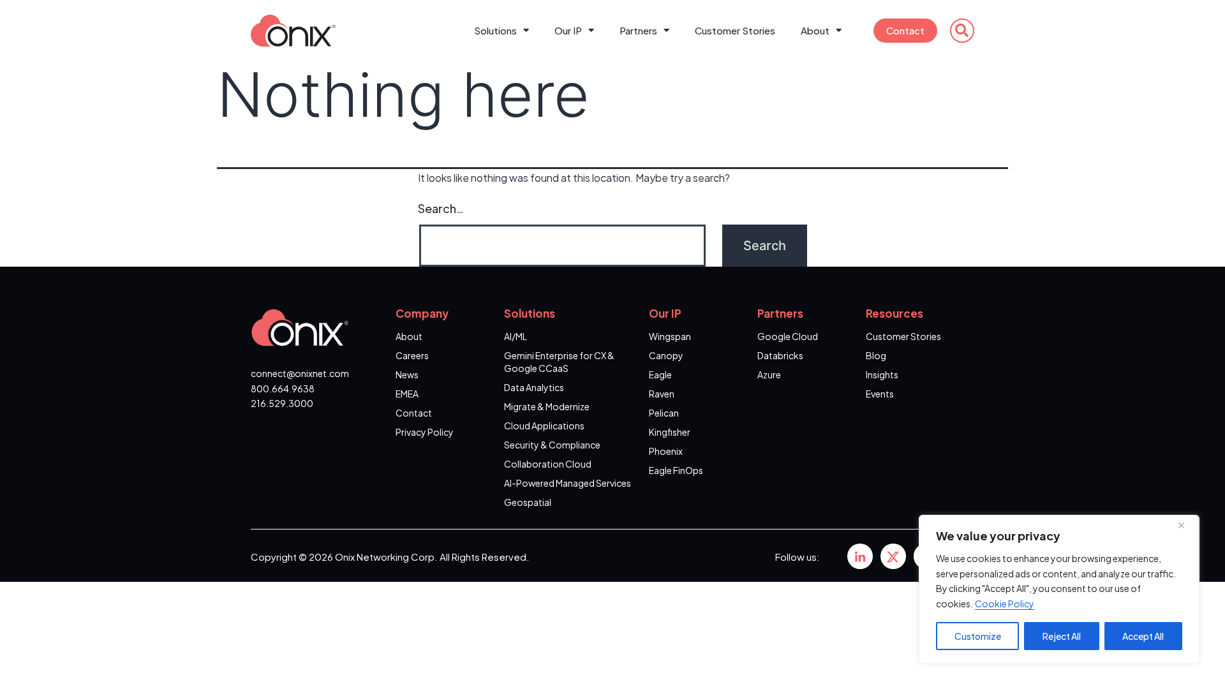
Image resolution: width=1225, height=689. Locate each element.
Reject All (1062, 636)
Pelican (664, 413)
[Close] (1186, 525)
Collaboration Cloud (547, 464)
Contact (905, 30)
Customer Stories (735, 30)
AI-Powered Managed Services (567, 483)
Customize (977, 636)
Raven (661, 393)
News (407, 374)
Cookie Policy (1004, 603)
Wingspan (670, 336)
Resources (894, 313)
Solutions (495, 30)
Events (880, 393)
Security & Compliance (552, 444)
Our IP (568, 30)
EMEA (407, 393)
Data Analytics (534, 387)
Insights (882, 374)
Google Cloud (787, 336)
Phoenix (666, 451)
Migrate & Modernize (547, 406)
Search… (441, 208)
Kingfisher (669, 432)
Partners (638, 30)
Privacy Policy (425, 432)
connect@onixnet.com (300, 373)
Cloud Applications (544, 425)
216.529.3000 (282, 403)
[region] (1059, 589)
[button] (962, 31)
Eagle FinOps (676, 470)
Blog (876, 355)
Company (422, 313)
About (815, 30)
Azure (769, 374)
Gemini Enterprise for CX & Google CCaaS (559, 362)
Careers (412, 355)
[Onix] (860, 556)
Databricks (780, 355)
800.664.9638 (283, 388)
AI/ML (515, 336)
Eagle (660, 374)
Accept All (1143, 636)
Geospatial (527, 502)
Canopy (666, 355)
